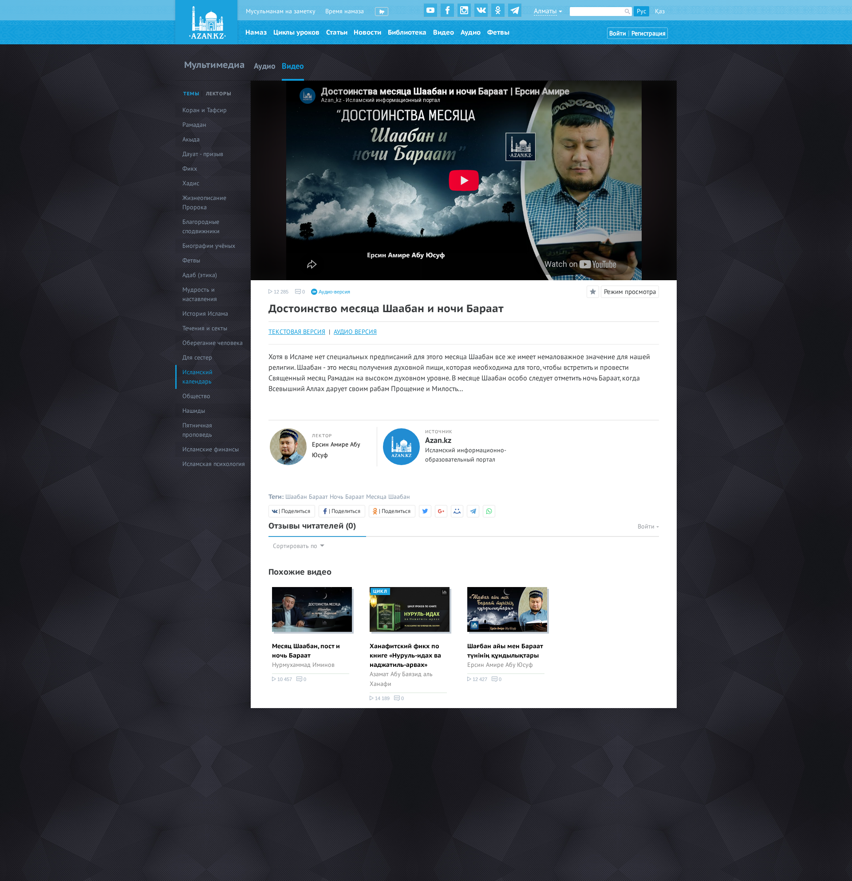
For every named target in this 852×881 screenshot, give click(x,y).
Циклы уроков (296, 32)
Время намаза (344, 11)
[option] (310, 636)
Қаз (660, 11)
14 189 (382, 698)
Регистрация (648, 33)
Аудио (471, 32)
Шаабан (296, 497)
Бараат (318, 497)
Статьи (336, 32)
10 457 (284, 679)
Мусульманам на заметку (281, 11)
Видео (443, 32)
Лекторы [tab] (219, 94)
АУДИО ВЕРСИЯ (355, 332)
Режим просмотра (630, 292)
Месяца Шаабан (388, 497)
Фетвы (498, 32)
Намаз (256, 32)
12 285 (280, 291)
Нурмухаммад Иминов (303, 665)
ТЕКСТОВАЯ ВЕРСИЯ (296, 332)
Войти (617, 33)
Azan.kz (438, 440)
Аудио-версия (333, 291)
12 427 (479, 679)
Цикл (380, 591)
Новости (367, 32)
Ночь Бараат (347, 497)
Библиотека (407, 32)
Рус (641, 11)
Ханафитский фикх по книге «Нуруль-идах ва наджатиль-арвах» (405, 655)
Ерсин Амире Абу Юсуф (500, 665)
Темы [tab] (191, 94)
